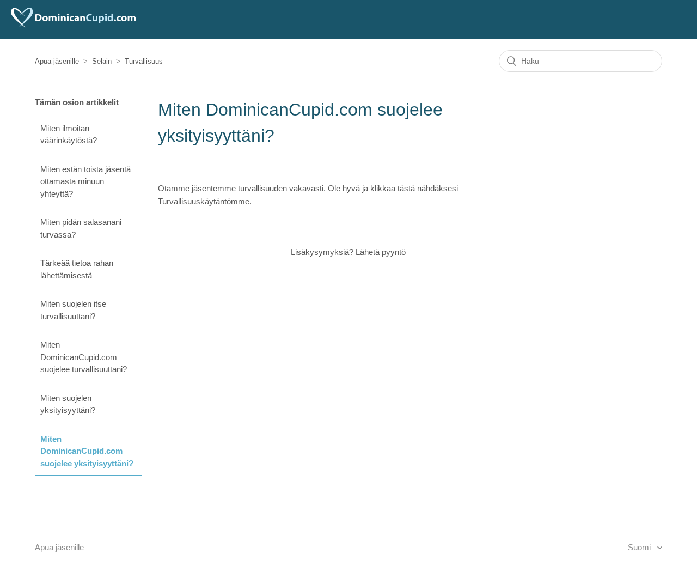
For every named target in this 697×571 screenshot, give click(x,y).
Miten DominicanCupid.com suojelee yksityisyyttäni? (86, 451)
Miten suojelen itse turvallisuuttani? (73, 310)
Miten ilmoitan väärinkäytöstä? (68, 134)
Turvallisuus (144, 61)
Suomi (640, 547)
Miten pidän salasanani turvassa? (80, 228)
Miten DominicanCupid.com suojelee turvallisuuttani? (83, 357)
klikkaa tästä (392, 188)
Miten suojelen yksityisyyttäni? (67, 404)
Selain (102, 61)
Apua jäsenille (57, 61)
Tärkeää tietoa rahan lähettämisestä (76, 269)
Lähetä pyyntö (381, 252)
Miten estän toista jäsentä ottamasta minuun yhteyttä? (85, 181)
